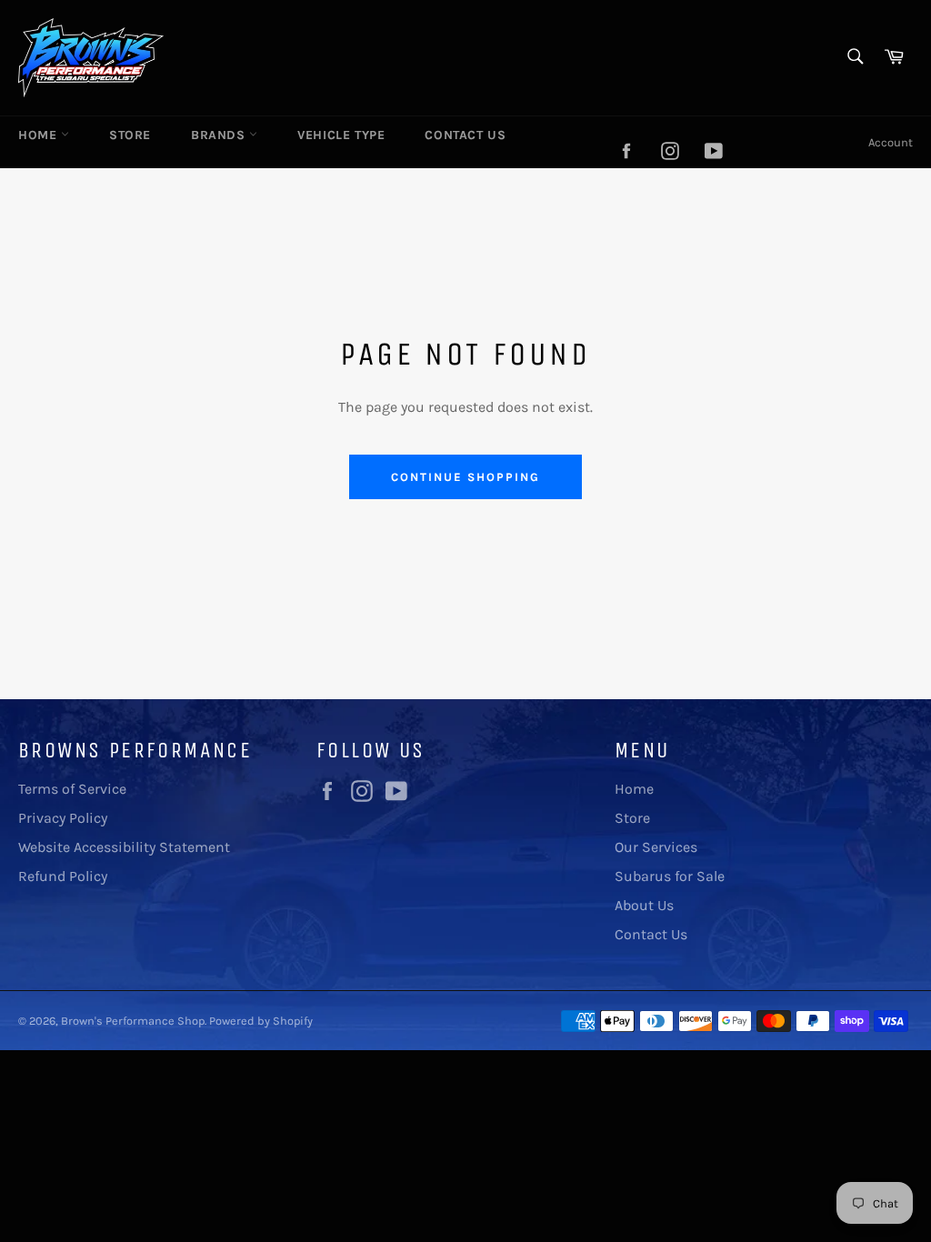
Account (890, 142)
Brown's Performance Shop (133, 1020)
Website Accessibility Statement (124, 847)
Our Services (656, 847)
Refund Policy (62, 876)
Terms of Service (72, 788)
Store (130, 135)
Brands (220, 135)
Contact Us (465, 135)
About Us (644, 905)
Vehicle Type (341, 135)
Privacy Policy (62, 817)
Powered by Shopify (261, 1020)
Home (39, 135)
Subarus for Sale (670, 876)
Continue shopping (465, 477)
